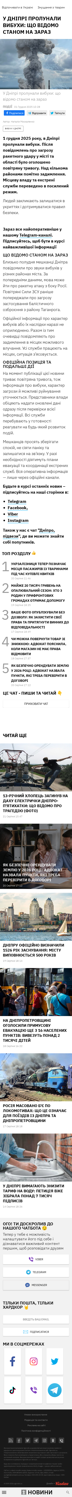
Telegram (17, 501)
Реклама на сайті (36, 1425)
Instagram (18, 520)
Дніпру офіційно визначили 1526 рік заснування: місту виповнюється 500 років (33, 950)
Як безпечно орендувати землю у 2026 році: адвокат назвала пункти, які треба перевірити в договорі (32, 872)
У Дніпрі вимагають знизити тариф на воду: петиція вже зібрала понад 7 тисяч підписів (33, 1193)
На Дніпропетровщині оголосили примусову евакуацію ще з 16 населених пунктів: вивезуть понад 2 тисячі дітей (35, 1030)
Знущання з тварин (51, 7)
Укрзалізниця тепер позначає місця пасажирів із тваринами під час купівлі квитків (39, 569)
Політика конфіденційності (36, 1430)
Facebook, (18, 507)
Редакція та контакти (36, 1419)
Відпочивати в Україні (17, 7)
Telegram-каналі (35, 235)
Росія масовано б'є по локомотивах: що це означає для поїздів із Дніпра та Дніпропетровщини (34, 1113)
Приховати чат (36, 704)
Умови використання (35, 1414)
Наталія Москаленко (22, 121)
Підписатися (39, 1332)
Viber (13, 514)
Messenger (39, 1285)
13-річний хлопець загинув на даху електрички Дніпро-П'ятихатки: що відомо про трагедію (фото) (35, 803)
